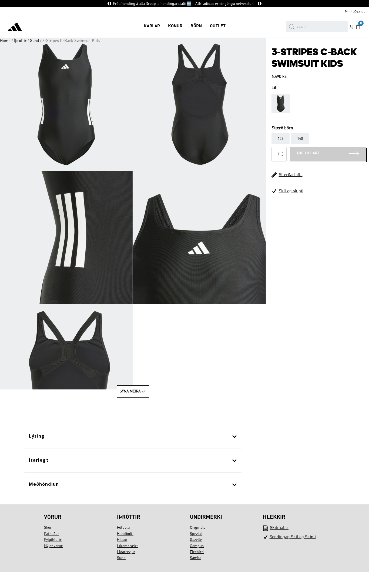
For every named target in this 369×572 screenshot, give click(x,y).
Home (5, 41)
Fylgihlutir (53, 540)
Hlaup (122, 540)
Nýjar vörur (53, 546)
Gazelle (196, 540)
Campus (197, 546)
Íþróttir (20, 41)
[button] (152, 27)
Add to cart (308, 153)
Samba (195, 558)
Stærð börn (282, 128)
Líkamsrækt (127, 546)
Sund (34, 41)
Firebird (197, 552)
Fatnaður (51, 534)
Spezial (196, 534)
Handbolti (125, 534)
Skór (48, 528)
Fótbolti (123, 528)
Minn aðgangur (356, 11)
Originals (197, 528)
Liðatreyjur (126, 552)
